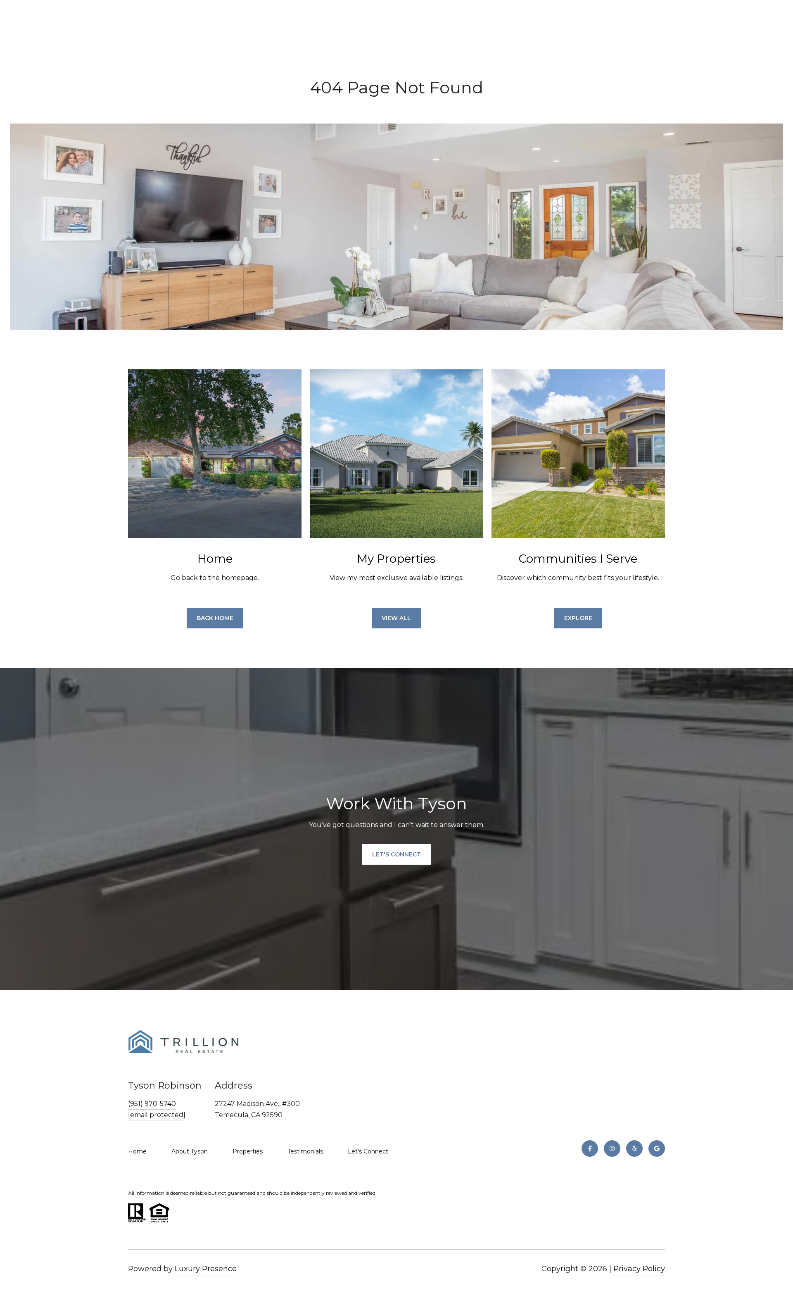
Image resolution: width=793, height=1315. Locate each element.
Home (137, 1151)
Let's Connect (368, 1151)
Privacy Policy (639, 1268)
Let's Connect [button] (396, 854)
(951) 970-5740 (152, 1104)
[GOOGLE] (656, 1148)
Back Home (215, 618)
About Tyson (189, 1151)
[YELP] (634, 1148)
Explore (578, 618)
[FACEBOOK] (590, 1148)
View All (396, 618)
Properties (248, 1151)
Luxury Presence (206, 1268)
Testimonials (305, 1151)
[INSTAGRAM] (612, 1148)
